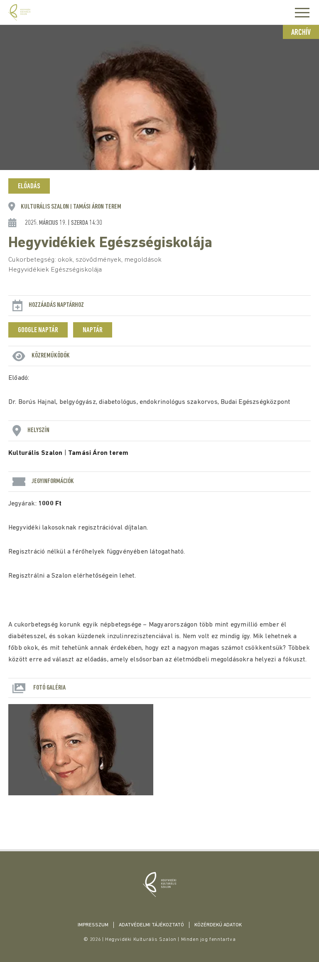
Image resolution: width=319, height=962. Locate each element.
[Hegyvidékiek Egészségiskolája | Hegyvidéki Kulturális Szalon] (159, 884)
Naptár (93, 330)
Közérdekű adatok (218, 925)
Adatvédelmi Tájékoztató (151, 925)
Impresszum (93, 925)
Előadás (29, 186)
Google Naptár (38, 330)
